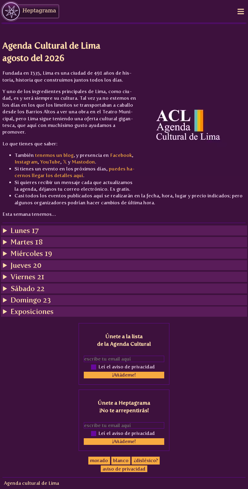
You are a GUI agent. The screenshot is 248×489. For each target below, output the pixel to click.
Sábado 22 (27, 288)
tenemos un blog (54, 155)
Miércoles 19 (31, 253)
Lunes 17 (25, 230)
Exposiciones (32, 311)
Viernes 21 (27, 276)
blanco (121, 460)
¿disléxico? (146, 460)
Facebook (121, 155)
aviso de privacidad (124, 468)
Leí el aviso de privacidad (126, 367)
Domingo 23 (31, 300)
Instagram (26, 162)
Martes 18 (27, 242)
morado (99, 460)
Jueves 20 (26, 265)
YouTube (50, 162)
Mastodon (83, 162)
